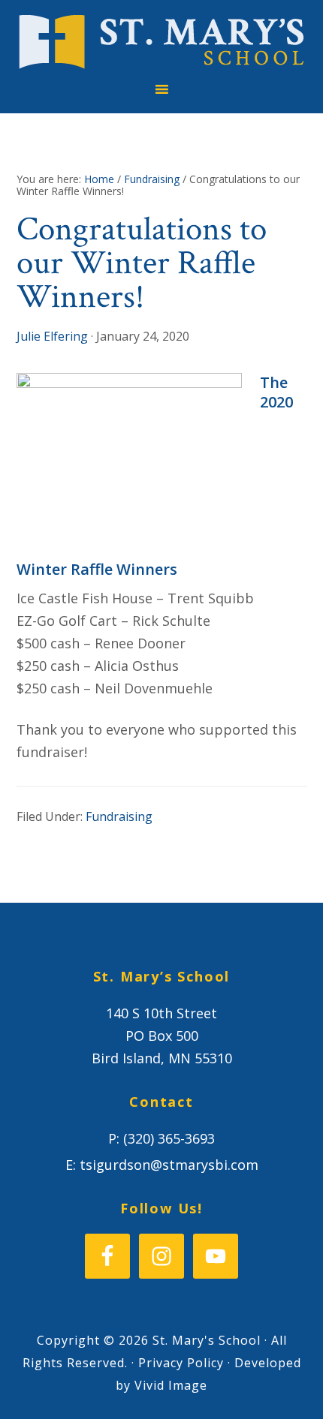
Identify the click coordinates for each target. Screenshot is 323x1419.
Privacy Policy (181, 1362)
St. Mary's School (162, 42)
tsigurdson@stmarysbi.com (169, 1165)
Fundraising (119, 816)
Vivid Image (170, 1385)
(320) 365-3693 (169, 1138)
